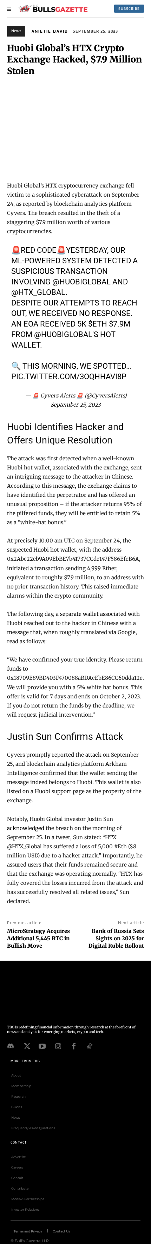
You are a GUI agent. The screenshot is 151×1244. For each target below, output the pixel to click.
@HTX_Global (38, 292)
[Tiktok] (89, 1045)
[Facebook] (73, 1045)
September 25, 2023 (76, 404)
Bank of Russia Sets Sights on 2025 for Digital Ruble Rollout (116, 938)
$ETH (97, 324)
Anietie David (50, 31)
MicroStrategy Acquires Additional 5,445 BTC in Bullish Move (38, 938)
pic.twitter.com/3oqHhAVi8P (68, 376)
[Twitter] (26, 1045)
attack (93, 754)
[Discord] (10, 1045)
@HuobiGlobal (81, 281)
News (16, 31)
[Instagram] (57, 1045)
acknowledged (25, 828)
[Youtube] (42, 1045)
